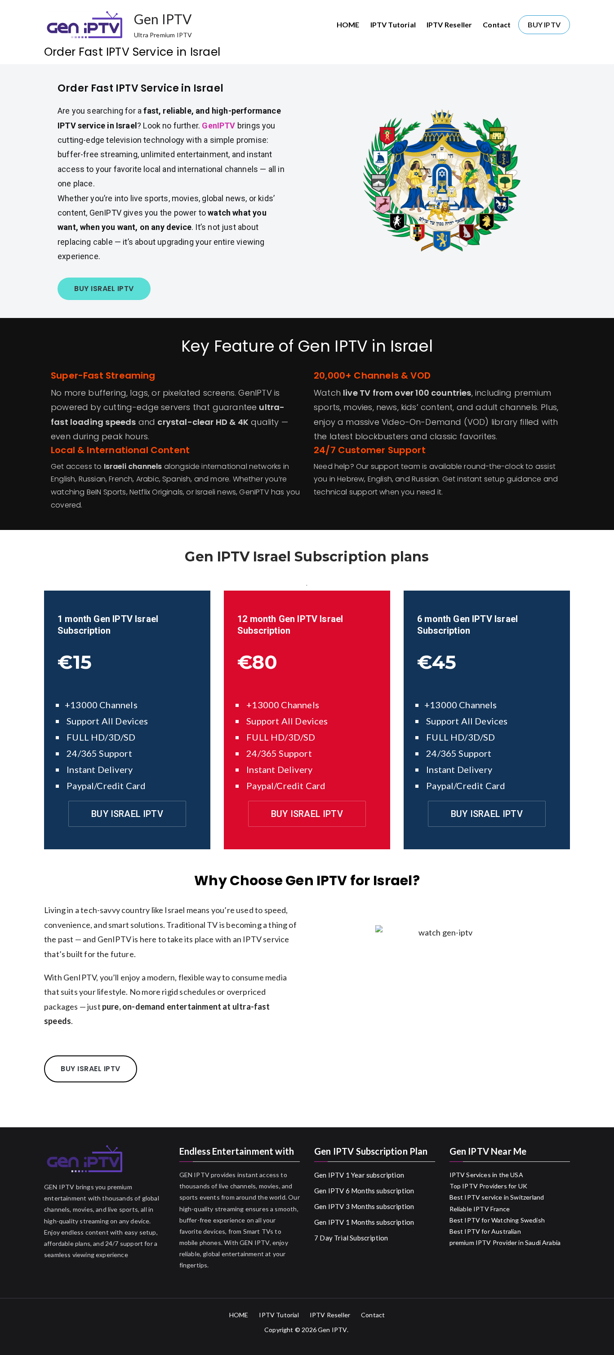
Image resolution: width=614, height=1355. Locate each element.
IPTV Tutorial (393, 24)
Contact (497, 24)
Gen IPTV (162, 19)
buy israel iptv (90, 1069)
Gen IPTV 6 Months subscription (364, 1191)
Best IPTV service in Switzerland (496, 1197)
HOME (348, 24)
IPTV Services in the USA (486, 1174)
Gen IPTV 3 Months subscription (364, 1206)
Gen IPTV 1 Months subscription (364, 1222)
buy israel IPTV (104, 288)
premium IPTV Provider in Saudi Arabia (505, 1242)
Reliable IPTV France (479, 1209)
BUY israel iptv (127, 813)
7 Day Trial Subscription (351, 1238)
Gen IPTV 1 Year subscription (359, 1175)
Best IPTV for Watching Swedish (497, 1220)
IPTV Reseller (449, 24)
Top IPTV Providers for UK (488, 1186)
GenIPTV (219, 125)
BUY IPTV (544, 24)
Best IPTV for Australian (485, 1231)
